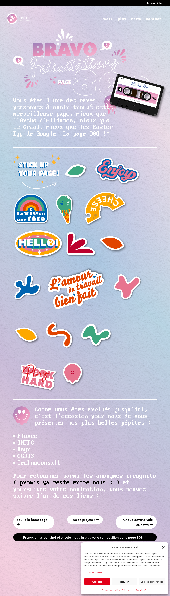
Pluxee (27, 436)
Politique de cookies (111, 590)
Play (122, 18)
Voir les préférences (152, 581)
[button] (163, 546)
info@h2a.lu (15, 579)
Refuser (124, 581)
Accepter (97, 581)
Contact (153, 18)
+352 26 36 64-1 (38, 579)
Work (108, 18)
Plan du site (43, 591)
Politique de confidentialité (134, 590)
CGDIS (25, 456)
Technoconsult (39, 463)
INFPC (25, 443)
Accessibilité (154, 3)
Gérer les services (94, 572)
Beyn (24, 449)
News (136, 18)
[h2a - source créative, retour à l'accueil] (23, 18)
